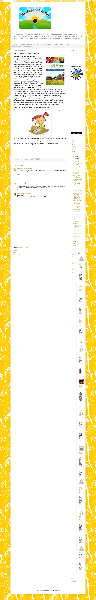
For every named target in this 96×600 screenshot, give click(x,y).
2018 (73, 142)
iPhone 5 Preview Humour (76, 187)
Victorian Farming (80, 453)
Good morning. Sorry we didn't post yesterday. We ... (77, 176)
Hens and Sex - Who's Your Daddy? (77, 214)
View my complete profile (19, 254)
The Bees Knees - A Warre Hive (80, 264)
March (74, 247)
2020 (73, 139)
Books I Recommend (77, 209)
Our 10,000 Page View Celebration (77, 164)
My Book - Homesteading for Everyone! (43, 44)
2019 (73, 140)
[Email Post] (31, 159)
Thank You (75, 205)
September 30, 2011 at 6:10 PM (25, 168)
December (75, 156)
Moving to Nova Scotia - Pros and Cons (80, 321)
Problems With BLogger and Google (77, 194)
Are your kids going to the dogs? (77, 180)
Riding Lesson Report (77, 200)
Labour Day (75, 223)
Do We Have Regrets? (77, 166)
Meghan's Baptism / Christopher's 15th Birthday (77, 226)
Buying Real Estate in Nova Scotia (77, 173)
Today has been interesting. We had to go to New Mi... (77, 197)
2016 (73, 146)
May (74, 245)
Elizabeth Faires (20, 183)
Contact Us (67, 44)
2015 (73, 147)
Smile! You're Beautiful (77, 170)
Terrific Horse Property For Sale (80, 353)
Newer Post (16, 245)
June (74, 243)
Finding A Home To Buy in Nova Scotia (77, 203)
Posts (73, 579)
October (74, 160)
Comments (74, 581)
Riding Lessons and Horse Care (77, 216)
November (75, 158)
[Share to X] (36, 159)
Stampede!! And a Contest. (80, 386)
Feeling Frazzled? (76, 211)
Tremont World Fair (77, 232)
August (74, 239)
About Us (14, 44)
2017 (73, 144)
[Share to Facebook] (37, 159)
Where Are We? (73, 266)
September (75, 161)
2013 (73, 151)
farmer (18, 193)
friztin (50, 590)
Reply (18, 178)
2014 (73, 149)
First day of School (76, 221)
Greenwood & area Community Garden (21, 46)
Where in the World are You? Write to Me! (80, 418)
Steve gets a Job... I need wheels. (77, 168)
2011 (73, 154)
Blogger (58, 590)
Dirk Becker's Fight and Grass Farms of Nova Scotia (77, 183)
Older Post (63, 245)
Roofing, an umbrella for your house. (80, 487)
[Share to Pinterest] (39, 159)
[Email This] (33, 159)
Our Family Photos (76, 189)
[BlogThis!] (34, 159)
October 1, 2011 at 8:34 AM (31, 183)
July (74, 241)
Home (34, 46)
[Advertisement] (39, 233)
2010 (73, 249)
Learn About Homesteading (25, 44)
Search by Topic (59, 44)
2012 (73, 153)
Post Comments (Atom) (23, 247)
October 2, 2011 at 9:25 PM (25, 193)
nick (18, 168)
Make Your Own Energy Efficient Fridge (77, 207)
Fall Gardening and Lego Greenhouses (77, 191)
